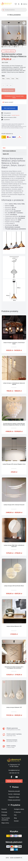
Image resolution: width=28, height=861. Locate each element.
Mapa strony (5, 823)
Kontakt (16, 821)
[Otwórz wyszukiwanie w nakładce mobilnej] (14, 10)
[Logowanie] (18, 4)
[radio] (3, 78)
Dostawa (4, 815)
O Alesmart (17, 812)
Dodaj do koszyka (8, 90)
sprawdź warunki (15, 115)
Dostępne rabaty (19, 809)
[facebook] (11, 777)
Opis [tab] (4, 148)
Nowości (4, 809)
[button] (24, 23)
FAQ (15, 815)
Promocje (4, 812)
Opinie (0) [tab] (6, 154)
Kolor (3, 76)
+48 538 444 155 (14, 773)
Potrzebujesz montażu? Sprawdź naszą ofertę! (14, 96)
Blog (15, 818)
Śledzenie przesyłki (14, 791)
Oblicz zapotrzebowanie (9, 108)
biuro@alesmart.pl (14, 770)
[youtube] (16, 777)
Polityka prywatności (14, 800)
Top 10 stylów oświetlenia (5, 819)
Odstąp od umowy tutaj (14, 781)
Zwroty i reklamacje (14, 794)
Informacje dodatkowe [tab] (9, 151)
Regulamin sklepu (14, 797)
